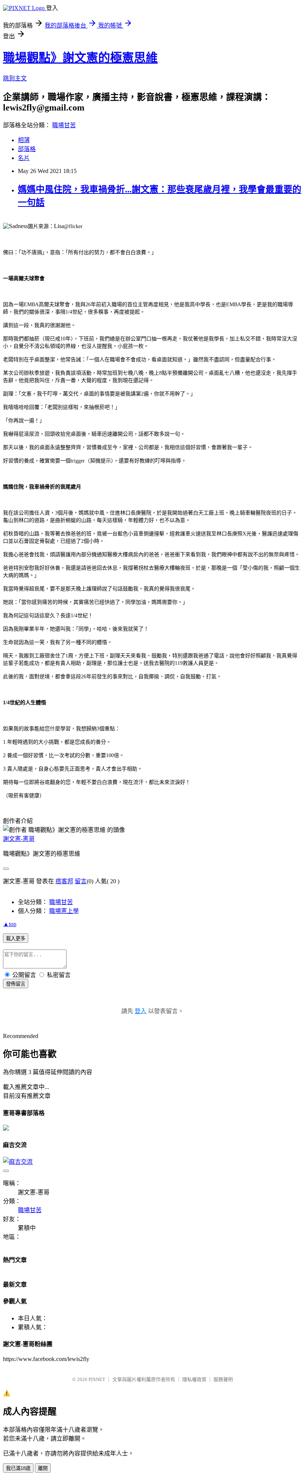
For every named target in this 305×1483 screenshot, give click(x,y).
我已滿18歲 (18, 1468)
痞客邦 (64, 881)
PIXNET (97, 1379)
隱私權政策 (194, 1379)
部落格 (27, 149)
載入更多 (15, 938)
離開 (43, 1468)
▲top (9, 924)
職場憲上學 (64, 911)
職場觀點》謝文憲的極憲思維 (80, 57)
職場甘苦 (64, 125)
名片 (24, 158)
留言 (81, 881)
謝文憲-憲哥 (19, 839)
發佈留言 (15, 984)
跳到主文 (15, 78)
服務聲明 (223, 1379)
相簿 (24, 140)
